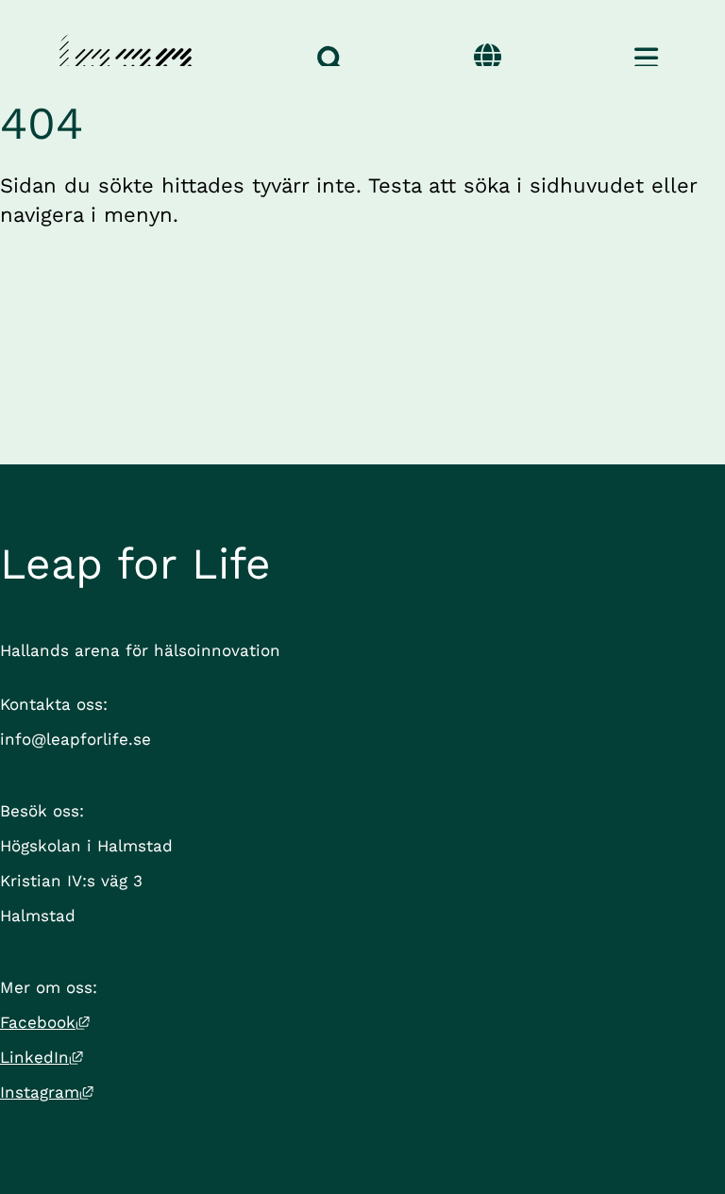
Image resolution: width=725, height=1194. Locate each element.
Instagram (46, 1092)
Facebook (45, 1022)
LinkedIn (41, 1057)
